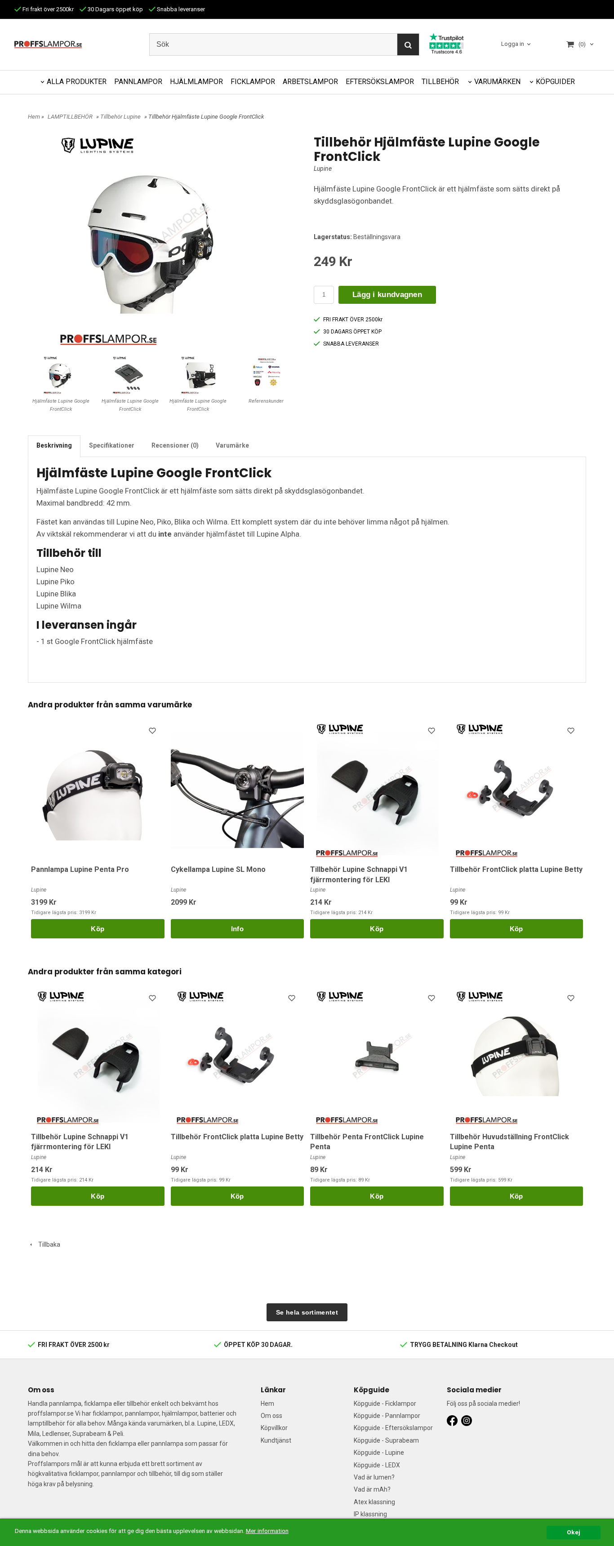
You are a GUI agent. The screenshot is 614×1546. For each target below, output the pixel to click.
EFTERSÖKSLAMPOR (380, 81)
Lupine (323, 168)
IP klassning (370, 1514)
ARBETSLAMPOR (310, 81)
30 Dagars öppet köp (114, 9)
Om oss (271, 1415)
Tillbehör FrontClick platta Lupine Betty (516, 869)
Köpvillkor (274, 1427)
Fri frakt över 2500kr (47, 9)
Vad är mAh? (372, 1489)
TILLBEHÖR (440, 81)
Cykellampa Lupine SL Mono (218, 869)
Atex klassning (374, 1502)
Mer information (267, 1530)
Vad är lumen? (374, 1477)
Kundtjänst (276, 1440)
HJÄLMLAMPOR (196, 81)
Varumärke (232, 445)
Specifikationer (111, 445)
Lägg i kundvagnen (387, 294)
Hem (34, 116)
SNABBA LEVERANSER (351, 344)
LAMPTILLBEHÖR (70, 116)
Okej (573, 1532)
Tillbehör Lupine (120, 116)
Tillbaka (47, 1244)
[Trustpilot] (446, 42)
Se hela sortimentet (307, 1312)
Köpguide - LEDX (377, 1465)
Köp (97, 929)
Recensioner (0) (175, 445)
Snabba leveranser (180, 9)
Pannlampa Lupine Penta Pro (80, 869)
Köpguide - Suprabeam (386, 1440)
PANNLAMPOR (138, 81)
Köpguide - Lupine (379, 1452)
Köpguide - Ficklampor (385, 1403)
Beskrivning (54, 445)
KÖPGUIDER (555, 81)
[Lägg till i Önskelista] (153, 732)
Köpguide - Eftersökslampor (393, 1427)
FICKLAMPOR (253, 81)
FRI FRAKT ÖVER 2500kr (353, 319)
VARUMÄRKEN (497, 81)
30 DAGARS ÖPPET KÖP (352, 332)
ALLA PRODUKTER (77, 81)
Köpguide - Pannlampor (387, 1415)
